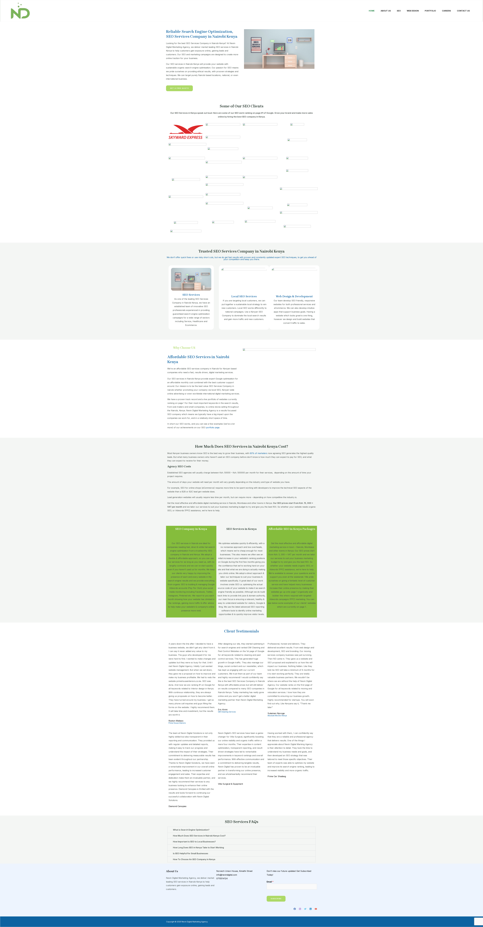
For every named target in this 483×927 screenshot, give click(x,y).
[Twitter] (305, 909)
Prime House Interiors (177, 723)
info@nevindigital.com (226, 875)
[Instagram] (300, 909)
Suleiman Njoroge (276, 713)
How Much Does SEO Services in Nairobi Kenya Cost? (199, 835)
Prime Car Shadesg (277, 776)
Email (270, 881)
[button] (241, 830)
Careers (446, 11)
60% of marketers (258, 453)
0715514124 (222, 878)
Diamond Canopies (177, 806)
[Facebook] (295, 909)
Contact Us (463, 11)
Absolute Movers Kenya (277, 716)
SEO (399, 11)
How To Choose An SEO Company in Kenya (194, 859)
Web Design (413, 11)
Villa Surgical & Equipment (230, 784)
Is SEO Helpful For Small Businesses (190, 853)
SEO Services (191, 294)
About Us (386, 11)
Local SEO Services (244, 296)
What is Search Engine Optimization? (191, 830)
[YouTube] (316, 909)
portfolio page (212, 427)
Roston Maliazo (176, 720)
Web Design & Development (294, 296)
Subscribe (276, 899)
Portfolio (430, 11)
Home (372, 11)
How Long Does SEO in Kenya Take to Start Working (198, 847)
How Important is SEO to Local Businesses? (194, 841)
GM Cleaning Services (227, 712)
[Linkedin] (310, 909)
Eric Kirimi (222, 709)
